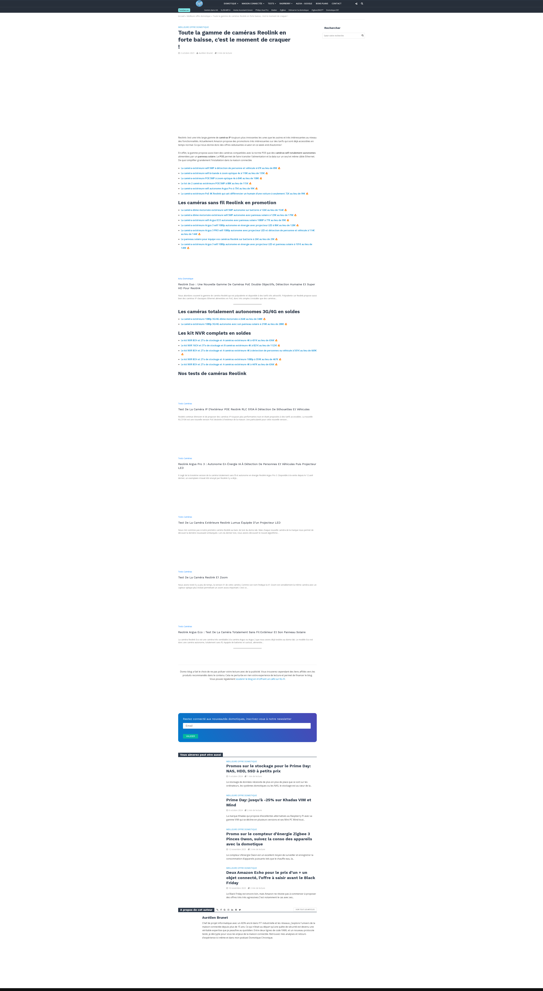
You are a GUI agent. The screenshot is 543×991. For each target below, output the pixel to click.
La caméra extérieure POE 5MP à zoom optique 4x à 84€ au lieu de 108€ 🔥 (221, 178)
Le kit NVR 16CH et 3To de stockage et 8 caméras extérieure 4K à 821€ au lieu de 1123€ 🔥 (230, 345)
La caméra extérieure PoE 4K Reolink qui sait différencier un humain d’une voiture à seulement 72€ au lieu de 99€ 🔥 (245, 193)
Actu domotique (185, 278)
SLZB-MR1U (225, 10)
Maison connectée (252, 3)
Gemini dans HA (211, 10)
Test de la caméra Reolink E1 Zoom (203, 577)
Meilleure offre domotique (199, 16)
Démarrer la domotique (299, 10)
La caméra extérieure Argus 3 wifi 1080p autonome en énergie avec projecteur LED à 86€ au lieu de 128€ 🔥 (240, 225)
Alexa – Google (304, 3)
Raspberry (285, 3)
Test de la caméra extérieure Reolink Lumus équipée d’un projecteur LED (229, 522)
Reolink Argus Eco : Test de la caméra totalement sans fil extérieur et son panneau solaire (242, 632)
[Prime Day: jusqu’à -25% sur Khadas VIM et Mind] (199, 807)
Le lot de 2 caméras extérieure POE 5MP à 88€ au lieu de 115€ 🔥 (216, 183)
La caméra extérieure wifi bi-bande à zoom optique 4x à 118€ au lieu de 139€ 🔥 (224, 173)
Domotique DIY (332, 10)
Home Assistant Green (243, 10)
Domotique (230, 3)
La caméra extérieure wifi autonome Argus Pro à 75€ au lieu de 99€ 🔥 (219, 188)
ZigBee (283, 10)
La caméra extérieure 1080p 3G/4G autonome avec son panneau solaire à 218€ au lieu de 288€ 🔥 (234, 324)
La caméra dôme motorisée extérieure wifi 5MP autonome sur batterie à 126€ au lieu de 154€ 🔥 (234, 210)
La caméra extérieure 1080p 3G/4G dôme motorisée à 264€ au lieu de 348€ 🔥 (223, 319)
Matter (274, 10)
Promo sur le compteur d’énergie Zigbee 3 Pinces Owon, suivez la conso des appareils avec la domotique (269, 839)
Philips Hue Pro (262, 10)
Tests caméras (185, 403)
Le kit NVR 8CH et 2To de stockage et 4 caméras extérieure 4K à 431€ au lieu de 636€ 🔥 (229, 340)
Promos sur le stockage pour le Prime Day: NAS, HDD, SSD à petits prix (268, 768)
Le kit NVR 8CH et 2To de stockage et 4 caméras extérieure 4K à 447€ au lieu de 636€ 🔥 (229, 364)
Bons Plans (322, 3)
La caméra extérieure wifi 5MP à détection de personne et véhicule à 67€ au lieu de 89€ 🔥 (231, 168)
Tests (271, 3)
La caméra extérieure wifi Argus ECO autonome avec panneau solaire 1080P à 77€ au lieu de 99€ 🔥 (235, 220)
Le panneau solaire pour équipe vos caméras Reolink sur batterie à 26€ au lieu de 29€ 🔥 (229, 239)
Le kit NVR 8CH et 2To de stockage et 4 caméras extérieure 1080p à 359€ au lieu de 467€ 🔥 (231, 359)
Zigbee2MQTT (317, 10)
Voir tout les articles (305, 909)
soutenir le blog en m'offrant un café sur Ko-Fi (260, 679)
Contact (336, 3)
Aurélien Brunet (206, 53)
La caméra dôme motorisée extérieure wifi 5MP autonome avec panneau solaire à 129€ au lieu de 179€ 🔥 (239, 215)
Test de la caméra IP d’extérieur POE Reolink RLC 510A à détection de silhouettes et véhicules (244, 409)
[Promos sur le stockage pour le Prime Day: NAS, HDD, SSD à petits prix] (199, 773)
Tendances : (184, 10)
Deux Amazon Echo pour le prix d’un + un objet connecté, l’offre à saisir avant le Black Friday (270, 877)
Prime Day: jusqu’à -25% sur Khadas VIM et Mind (268, 802)
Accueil (181, 16)
